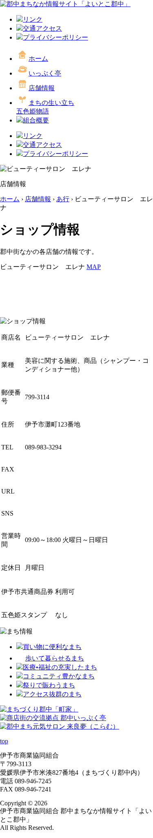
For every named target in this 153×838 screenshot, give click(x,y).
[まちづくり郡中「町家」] (39, 709)
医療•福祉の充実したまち (60, 667)
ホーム (38, 58)
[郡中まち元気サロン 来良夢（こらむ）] (59, 726)
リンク (32, 19)
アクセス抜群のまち (52, 694)
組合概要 (36, 120)
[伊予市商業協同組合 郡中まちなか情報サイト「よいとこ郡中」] (65, 3)
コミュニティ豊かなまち (59, 676)
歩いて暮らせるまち (54, 658)
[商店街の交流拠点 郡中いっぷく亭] (53, 717)
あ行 (62, 199)
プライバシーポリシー (55, 37)
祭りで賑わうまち (49, 685)
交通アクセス (42, 28)
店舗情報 (42, 87)
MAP (93, 266)
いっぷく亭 (45, 73)
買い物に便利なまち (52, 646)
